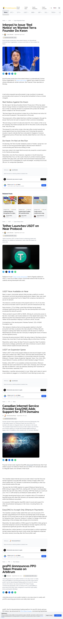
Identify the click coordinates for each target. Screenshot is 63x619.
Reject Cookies (49, 615)
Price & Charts (18, 8)
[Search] (59, 8)
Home (3, 20)
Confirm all (58, 615)
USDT (25, 12)
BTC (11, 12)
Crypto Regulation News (19, 20)
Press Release (16, 561)
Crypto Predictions (34, 8)
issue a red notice (21, 80)
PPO (9, 561)
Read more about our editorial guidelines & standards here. (16, 173)
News (5, 12)
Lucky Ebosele (15, 169)
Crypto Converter (44, 8)
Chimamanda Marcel (16, 540)
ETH (18, 12)
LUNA (9, 20)
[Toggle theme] (51, 8)
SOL (46, 12)
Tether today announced (20, 276)
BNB (32, 12)
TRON (53, 12)
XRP (39, 12)
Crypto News (26, 8)
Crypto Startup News (18, 221)
